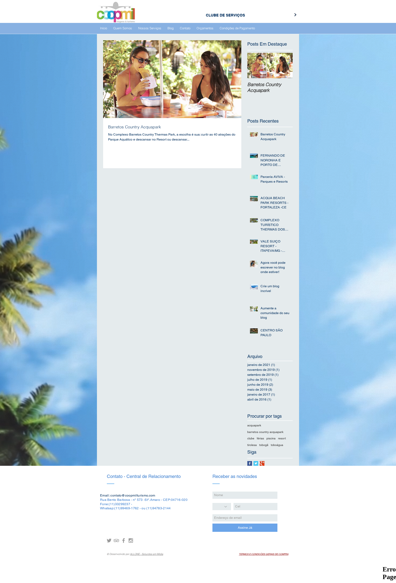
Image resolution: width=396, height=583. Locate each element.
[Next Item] (286, 65)
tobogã (263, 445)
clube (250, 438)
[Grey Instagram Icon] (131, 540)
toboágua (277, 445)
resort (282, 438)
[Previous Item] (254, 65)
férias (260, 438)
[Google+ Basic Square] (262, 463)
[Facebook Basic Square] (249, 463)
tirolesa (252, 445)
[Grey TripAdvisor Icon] (116, 540)
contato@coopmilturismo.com (132, 495)
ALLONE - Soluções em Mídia (146, 554)
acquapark (254, 425)
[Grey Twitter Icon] (109, 540)
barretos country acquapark (265, 432)
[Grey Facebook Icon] (123, 540)
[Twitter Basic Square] (255, 463)
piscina (271, 438)
